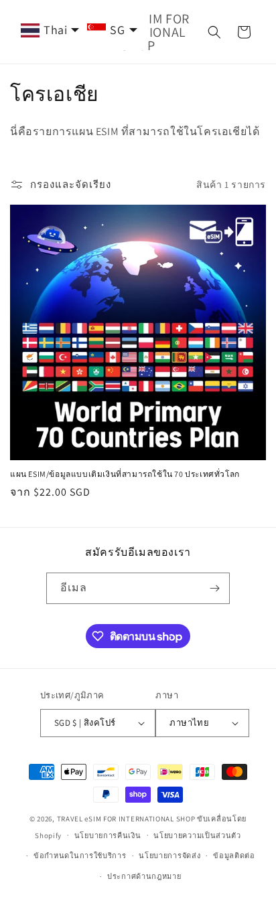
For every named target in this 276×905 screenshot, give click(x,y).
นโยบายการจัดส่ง (169, 855)
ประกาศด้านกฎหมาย (144, 876)
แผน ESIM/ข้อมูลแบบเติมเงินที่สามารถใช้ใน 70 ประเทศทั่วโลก (125, 474)
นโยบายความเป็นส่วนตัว (197, 835)
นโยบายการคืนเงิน (107, 835)
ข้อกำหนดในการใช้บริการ (80, 855)
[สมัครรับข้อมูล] (214, 588)
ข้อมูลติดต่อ (234, 855)
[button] (214, 32)
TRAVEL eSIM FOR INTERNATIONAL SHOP (126, 818)
